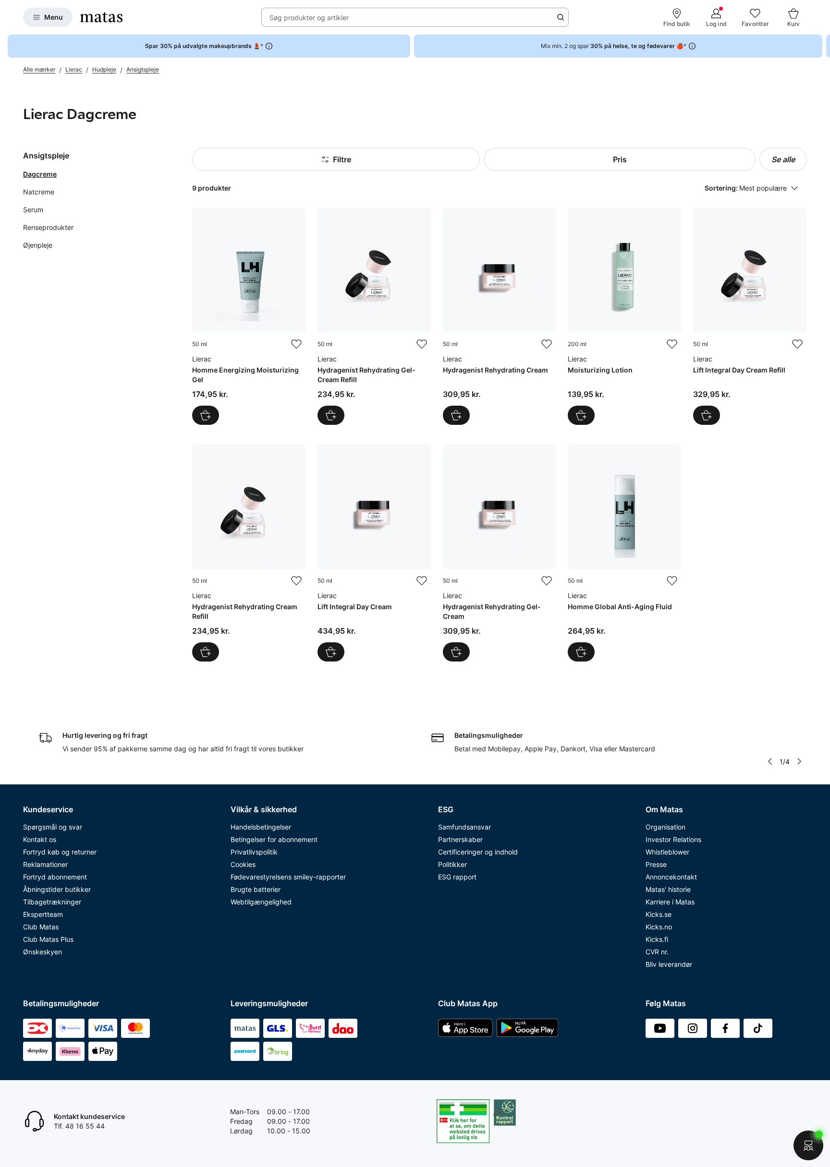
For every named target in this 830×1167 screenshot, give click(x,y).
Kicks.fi (657, 939)
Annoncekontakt (671, 877)
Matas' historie (668, 889)
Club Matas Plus (48, 939)
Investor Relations (673, 839)
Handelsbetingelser (261, 827)
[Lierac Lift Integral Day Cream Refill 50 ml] (750, 316)
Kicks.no (659, 927)
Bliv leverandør (669, 964)
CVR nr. (657, 952)
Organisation (665, 827)
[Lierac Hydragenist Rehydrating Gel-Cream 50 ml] (500, 553)
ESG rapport (457, 877)
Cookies (243, 864)
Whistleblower (667, 852)
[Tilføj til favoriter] (296, 344)
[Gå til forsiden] (101, 17)
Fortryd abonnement (55, 877)
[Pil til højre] (822, 46)
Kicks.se (658, 914)
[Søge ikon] (560, 17)
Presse (656, 864)
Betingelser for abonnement (274, 839)
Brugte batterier (256, 889)
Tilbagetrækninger (52, 902)
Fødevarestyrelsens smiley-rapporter (288, 877)
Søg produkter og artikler (309, 17)
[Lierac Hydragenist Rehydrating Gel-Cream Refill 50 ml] (374, 316)
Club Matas (41, 927)
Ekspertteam (43, 914)
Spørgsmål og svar (52, 827)
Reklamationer (45, 864)
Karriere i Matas (670, 902)
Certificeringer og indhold (478, 852)
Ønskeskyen (42, 952)
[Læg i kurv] (205, 415)
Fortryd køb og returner (60, 852)
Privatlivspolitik (254, 852)
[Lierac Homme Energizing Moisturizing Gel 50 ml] (249, 316)
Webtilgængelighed (261, 902)
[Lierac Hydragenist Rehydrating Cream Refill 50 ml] (249, 553)
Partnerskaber (460, 839)
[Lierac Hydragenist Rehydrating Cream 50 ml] (500, 316)
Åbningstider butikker (57, 889)
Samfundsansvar (464, 827)
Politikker (452, 864)
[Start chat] (808, 1145)
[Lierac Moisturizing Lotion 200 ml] (625, 316)
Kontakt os (39, 839)
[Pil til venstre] (770, 761)
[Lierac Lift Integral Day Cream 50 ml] (374, 553)
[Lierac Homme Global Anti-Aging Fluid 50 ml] (625, 553)
